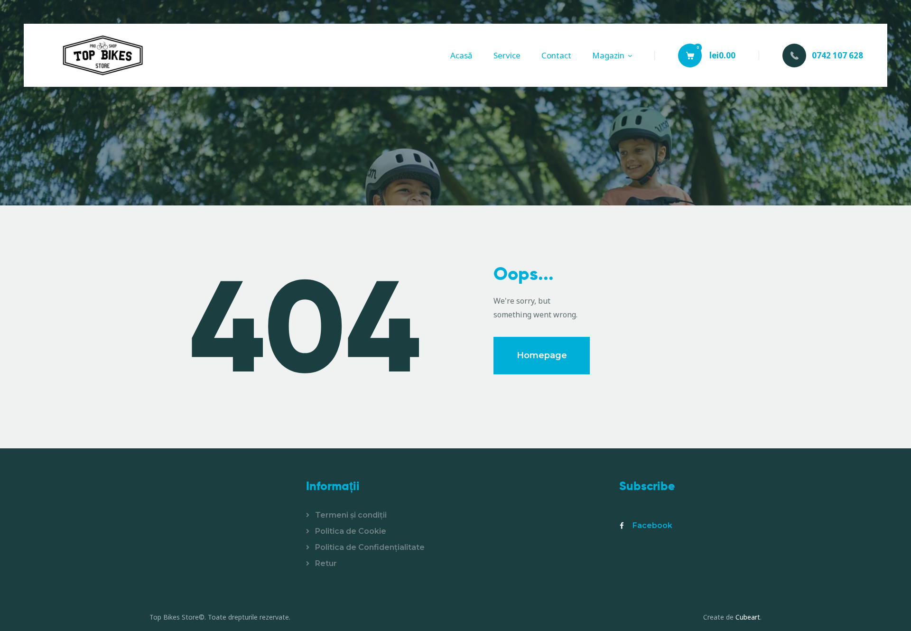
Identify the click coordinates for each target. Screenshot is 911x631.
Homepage (542, 355)
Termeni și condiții (351, 515)
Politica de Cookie (350, 531)
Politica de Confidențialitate (370, 547)
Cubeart (747, 617)
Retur (326, 563)
